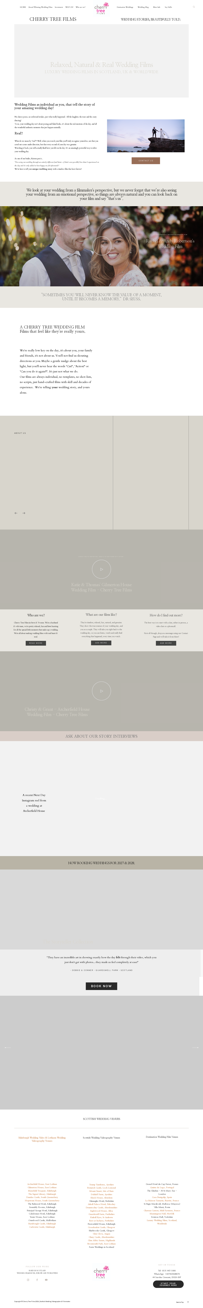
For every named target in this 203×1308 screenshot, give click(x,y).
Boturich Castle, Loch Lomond (101, 1188)
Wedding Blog (143, 7)
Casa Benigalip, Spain (162, 1197)
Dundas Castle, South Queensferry (42, 1197)
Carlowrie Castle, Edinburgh (42, 1227)
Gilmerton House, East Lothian (42, 1188)
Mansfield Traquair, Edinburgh (42, 1191)
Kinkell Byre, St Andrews (101, 1217)
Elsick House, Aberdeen (101, 1198)
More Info (156, 7)
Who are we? (80, 7)
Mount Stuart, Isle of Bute (101, 1191)
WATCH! (69, 7)
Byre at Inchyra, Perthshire (101, 1221)
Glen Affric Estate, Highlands (101, 1241)
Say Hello (168, 7)
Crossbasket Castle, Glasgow (101, 1227)
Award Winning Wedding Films (40, 7)
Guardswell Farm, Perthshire (102, 1214)
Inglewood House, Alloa (101, 1211)
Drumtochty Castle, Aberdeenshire (101, 1208)
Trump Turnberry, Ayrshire (101, 1185)
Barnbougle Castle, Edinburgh (42, 1224)
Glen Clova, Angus (101, 1234)
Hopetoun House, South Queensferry (42, 1201)
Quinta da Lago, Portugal (162, 1188)
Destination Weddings (125, 7)
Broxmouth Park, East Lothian (101, 1244)
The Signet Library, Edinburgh (42, 1194)
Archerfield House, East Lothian (42, 1184)
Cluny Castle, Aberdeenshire (101, 1237)
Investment (59, 7)
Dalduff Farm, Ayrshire (101, 1195)
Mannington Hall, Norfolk (162, 1214)
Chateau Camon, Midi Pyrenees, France (162, 1211)
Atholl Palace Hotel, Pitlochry (101, 1204)
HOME (23, 7)
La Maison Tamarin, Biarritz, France (162, 1201)
